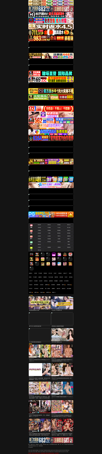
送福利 (70, 273)
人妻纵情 (59, 247)
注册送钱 (60, 273)
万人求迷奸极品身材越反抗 (35, 342)
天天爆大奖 (36, 288)
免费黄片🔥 (48, 292)
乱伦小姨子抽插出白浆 (57, 342)
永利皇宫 (41, 284)
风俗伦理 (68, 247)
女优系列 (49, 236)
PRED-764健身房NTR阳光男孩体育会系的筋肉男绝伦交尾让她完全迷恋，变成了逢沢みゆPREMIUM (39, 435)
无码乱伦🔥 (69, 284)
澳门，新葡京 (47, 288)
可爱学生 (59, 236)
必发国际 (61, 280)
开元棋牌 (40, 273)
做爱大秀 (58, 288)
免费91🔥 (31, 292)
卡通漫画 (39, 241)
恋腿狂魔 (68, 236)
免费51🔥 (63, 284)
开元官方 (30, 288)
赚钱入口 (54, 292)
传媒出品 (39, 244)
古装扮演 (39, 236)
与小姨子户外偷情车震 (57, 310)
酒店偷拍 (70, 277)
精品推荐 (39, 224)
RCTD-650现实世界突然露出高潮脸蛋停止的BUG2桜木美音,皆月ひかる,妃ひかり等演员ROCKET (61, 416)
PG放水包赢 (50, 277)
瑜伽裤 (59, 238)
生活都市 (39, 247)
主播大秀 (30, 280)
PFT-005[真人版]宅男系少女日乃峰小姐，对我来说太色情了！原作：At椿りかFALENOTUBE (39, 397)
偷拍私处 (46, 280)
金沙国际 (41, 288)
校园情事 (49, 247)
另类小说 (39, 250)
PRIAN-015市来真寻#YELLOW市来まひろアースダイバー (39, 360)
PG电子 (55, 273)
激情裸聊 (58, 284)
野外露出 (68, 233)
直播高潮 (56, 277)
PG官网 (35, 273)
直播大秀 (63, 288)
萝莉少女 (68, 224)
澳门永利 (50, 273)
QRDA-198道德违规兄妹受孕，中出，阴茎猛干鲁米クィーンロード (39, 416)
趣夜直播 (51, 280)
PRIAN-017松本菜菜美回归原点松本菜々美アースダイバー (62, 378)
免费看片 (53, 288)
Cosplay (59, 227)
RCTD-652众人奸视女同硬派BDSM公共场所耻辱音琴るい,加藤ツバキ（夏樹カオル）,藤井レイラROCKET (62, 435)
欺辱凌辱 (39, 233)
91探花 (49, 233)
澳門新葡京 (36, 284)
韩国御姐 (49, 230)
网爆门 (69, 241)
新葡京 (30, 277)
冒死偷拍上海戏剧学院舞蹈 (58, 326)
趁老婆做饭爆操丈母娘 (34, 310)
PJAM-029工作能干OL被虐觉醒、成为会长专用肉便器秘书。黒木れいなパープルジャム (39, 378)
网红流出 (59, 233)
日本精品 (49, 227)
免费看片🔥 (47, 284)
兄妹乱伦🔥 (42, 292)
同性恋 (69, 244)
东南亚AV (68, 230)
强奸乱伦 (49, 224)
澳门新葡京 (66, 280)
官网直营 (45, 273)
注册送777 (65, 273)
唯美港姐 (59, 230)
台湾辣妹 (39, 230)
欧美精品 (59, 224)
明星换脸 (49, 238)
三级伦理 (39, 227)
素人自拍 (68, 227)
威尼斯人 (30, 273)
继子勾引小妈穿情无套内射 (35, 326)
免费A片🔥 (36, 292)
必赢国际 (40, 277)
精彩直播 (61, 277)
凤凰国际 (45, 277)
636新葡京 (53, 284)
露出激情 (49, 241)
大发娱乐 (30, 284)
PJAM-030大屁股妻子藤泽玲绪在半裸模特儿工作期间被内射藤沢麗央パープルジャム (62, 360)
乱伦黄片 (40, 280)
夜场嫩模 (56, 280)
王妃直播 (35, 280)
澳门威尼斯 (69, 288)
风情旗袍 (39, 238)
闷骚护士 (68, 238)
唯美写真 (59, 241)
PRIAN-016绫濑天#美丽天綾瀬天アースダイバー (62, 397)
